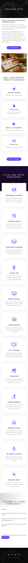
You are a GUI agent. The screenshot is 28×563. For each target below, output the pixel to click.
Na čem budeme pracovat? (7, 520)
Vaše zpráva (4, 525)
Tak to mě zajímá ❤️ (14, 47)
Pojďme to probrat (14, 159)
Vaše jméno (3, 509)
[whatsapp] (12, 554)
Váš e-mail (3, 514)
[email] (19, 554)
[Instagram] (8, 554)
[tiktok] (15, 554)
